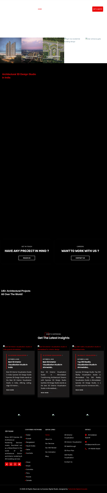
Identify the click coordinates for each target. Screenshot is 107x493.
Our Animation (50, 452)
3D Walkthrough (70, 446)
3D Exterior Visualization (52, 355)
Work (67, 9)
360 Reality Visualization (86, 355)
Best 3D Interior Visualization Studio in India (17, 365)
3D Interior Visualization (17, 355)
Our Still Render (51, 448)
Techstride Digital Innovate (77, 489)
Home (40, 9)
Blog (73, 9)
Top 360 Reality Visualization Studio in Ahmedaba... (87, 365)
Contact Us (68, 462)
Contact (80, 9)
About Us (47, 9)
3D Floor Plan (69, 450)
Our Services (58, 9)
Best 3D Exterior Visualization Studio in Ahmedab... (52, 365)
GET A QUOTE (97, 9)
